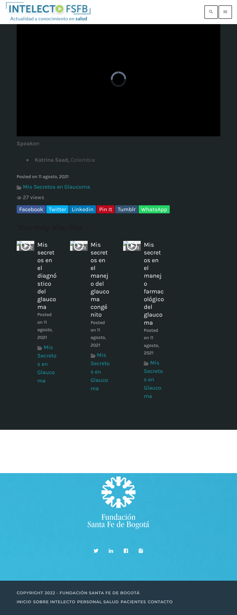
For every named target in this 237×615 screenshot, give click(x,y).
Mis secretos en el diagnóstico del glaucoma (46, 276)
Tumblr (126, 209)
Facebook (31, 209)
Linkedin (83, 209)
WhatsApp (154, 209)
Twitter (57, 209)
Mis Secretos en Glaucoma (56, 186)
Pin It (105, 209)
